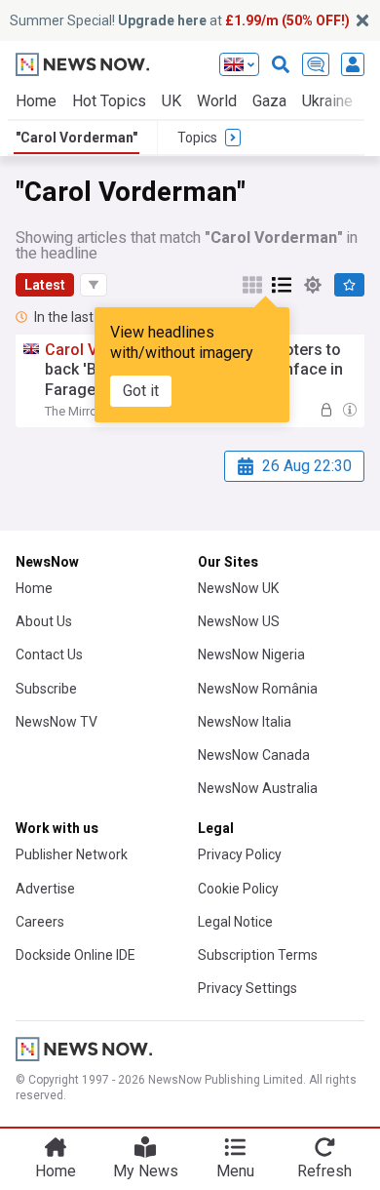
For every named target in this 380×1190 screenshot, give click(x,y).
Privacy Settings (247, 988)
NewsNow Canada (254, 755)
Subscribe (46, 688)
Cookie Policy (238, 888)
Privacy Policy (240, 854)
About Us (44, 621)
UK (171, 101)
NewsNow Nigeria (251, 654)
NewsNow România (258, 688)
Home (36, 101)
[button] (93, 285)
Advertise (45, 888)
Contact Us (49, 654)
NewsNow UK (238, 588)
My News (145, 1171)
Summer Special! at (180, 20)
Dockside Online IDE (75, 955)
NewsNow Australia (258, 788)
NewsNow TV (56, 722)
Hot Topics (109, 101)
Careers (40, 922)
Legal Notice (235, 922)
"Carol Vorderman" (76, 137)
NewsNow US (239, 621)
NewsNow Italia (244, 722)
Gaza (269, 101)
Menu (235, 1171)
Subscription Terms (258, 955)
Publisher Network (72, 854)
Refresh (324, 1171)
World (217, 101)
